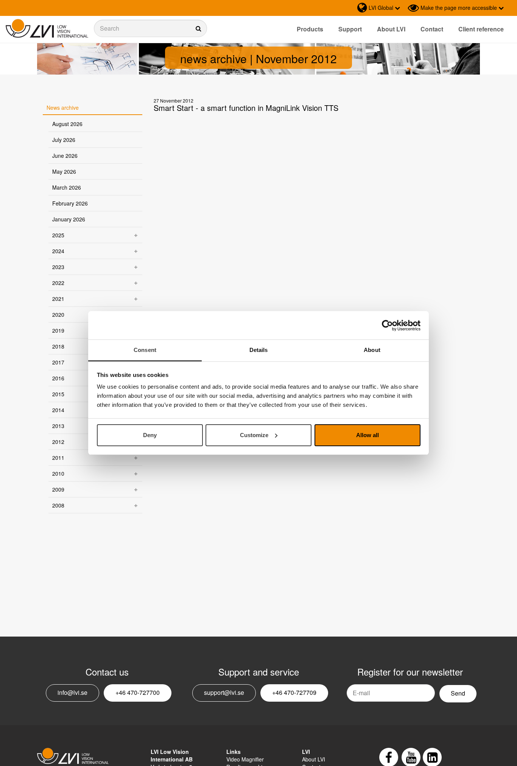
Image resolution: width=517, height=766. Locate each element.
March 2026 (66, 187)
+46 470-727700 (137, 692)
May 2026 (64, 171)
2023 (58, 267)
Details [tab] (258, 350)
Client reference (481, 29)
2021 (58, 298)
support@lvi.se (224, 692)
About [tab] (372, 350)
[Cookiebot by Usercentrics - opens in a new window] (387, 325)
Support (350, 29)
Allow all (367, 435)
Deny (150, 435)
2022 (58, 282)
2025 (58, 235)
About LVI (391, 29)
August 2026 (67, 124)
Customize (254, 435)
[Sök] (150, 28)
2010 (58, 473)
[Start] (47, 28)
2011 (58, 457)
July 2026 (63, 139)
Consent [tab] (145, 350)
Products (310, 29)
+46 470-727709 (294, 692)
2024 (58, 251)
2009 (58, 489)
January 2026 (68, 219)
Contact (431, 29)
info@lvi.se (72, 692)
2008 (58, 505)
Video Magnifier (245, 759)
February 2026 (70, 203)
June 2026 (65, 155)
